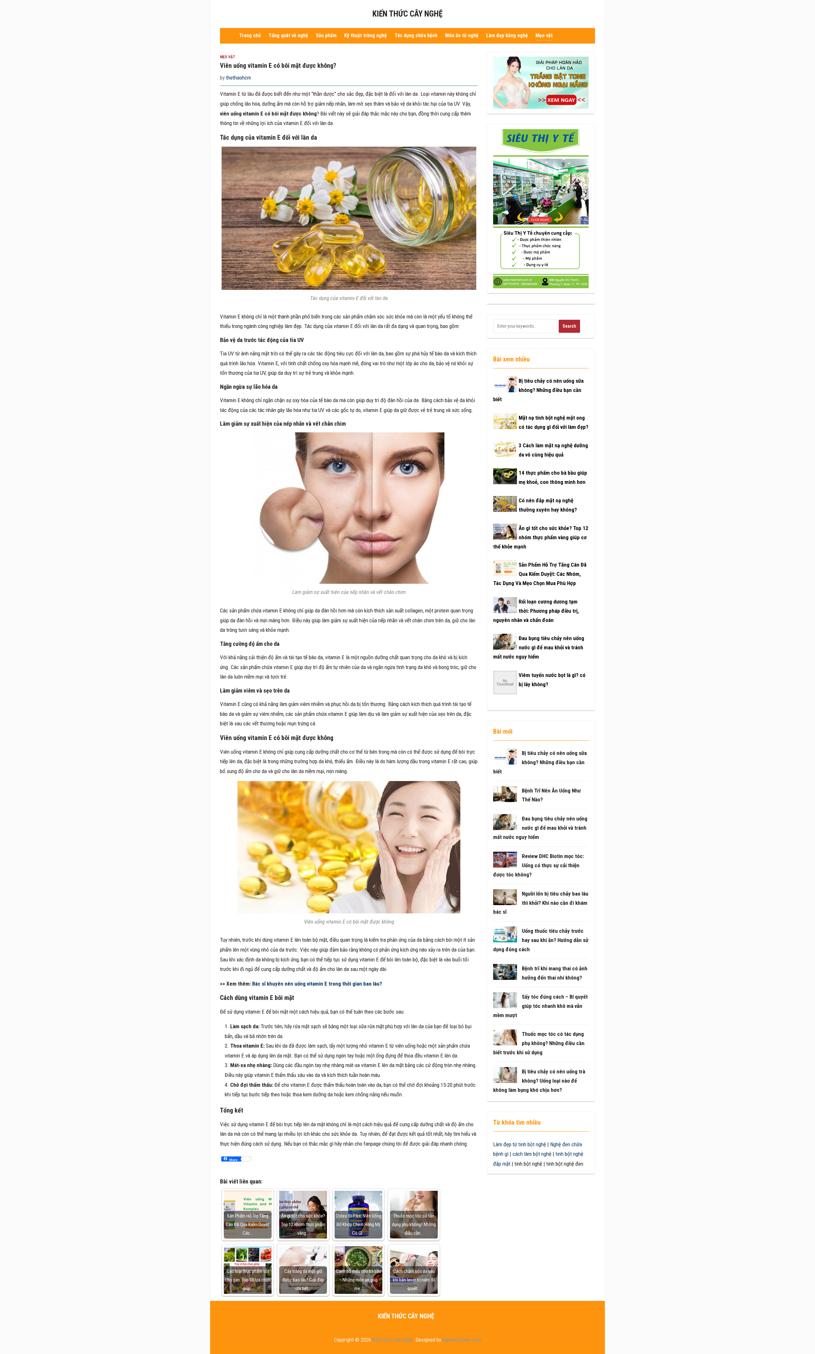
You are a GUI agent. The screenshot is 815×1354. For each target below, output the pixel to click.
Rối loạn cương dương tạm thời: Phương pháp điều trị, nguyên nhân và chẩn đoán (536, 610)
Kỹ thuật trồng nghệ (365, 35)
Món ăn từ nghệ (461, 35)
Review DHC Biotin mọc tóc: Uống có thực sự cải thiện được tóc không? (538, 865)
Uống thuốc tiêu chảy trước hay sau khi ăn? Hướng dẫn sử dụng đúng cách (540, 940)
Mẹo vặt (544, 35)
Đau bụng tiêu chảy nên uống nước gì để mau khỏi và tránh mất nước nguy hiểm (538, 647)
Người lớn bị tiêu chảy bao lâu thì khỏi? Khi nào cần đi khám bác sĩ (540, 902)
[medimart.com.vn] (541, 208)
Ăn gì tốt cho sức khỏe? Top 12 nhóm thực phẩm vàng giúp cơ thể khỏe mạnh (540, 537)
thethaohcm (238, 77)
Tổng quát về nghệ (288, 35)
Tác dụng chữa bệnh (415, 35)
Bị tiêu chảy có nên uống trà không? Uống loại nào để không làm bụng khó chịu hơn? (539, 1080)
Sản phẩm (326, 35)
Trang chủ (250, 35)
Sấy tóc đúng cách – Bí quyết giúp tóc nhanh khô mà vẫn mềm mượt (540, 1006)
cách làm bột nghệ (532, 1154)
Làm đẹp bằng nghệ (507, 35)
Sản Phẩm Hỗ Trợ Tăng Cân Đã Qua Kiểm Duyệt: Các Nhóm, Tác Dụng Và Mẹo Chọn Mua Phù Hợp (539, 574)
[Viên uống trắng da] (541, 82)
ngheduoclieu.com (462, 1340)
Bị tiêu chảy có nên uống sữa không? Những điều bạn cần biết (538, 390)
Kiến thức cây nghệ (407, 13)
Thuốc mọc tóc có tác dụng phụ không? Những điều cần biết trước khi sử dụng (539, 1043)
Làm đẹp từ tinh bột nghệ (519, 1144)
